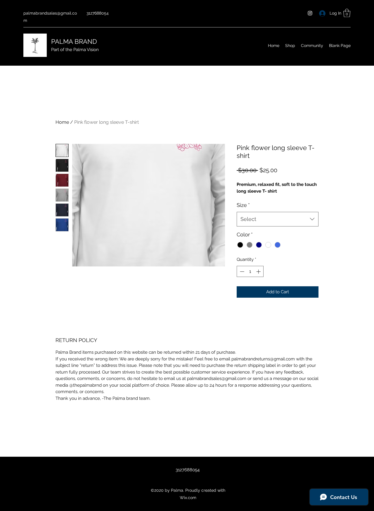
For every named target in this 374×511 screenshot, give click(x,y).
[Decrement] (241, 271)
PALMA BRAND (75, 41)
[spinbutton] (250, 271)
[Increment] (259, 271)
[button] (346, 13)
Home (62, 122)
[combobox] (277, 219)
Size (243, 205)
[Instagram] (310, 13)
